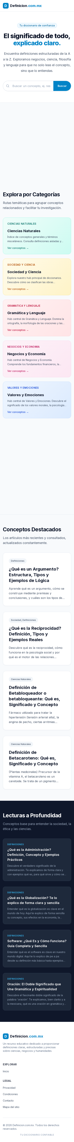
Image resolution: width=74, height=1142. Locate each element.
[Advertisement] (37, 472)
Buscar (62, 85)
